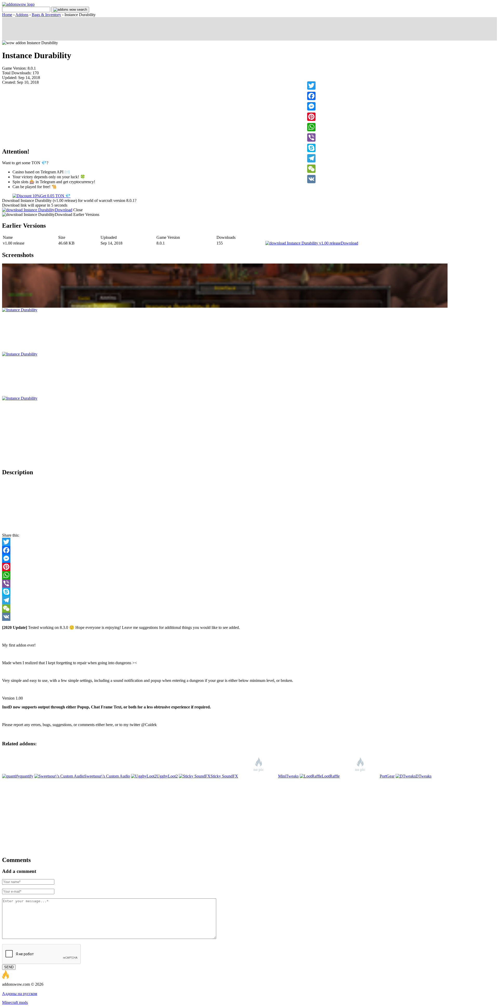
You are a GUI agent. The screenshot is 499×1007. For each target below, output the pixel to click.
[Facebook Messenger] (249, 558)
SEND (9, 967)
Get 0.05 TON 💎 (55, 196)
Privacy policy (34, 989)
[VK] (311, 179)
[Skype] (311, 148)
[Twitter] (311, 85)
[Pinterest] (311, 116)
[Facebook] (311, 96)
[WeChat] (311, 168)
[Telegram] (311, 158)
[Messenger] (311, 106)
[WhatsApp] (311, 127)
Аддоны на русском (19, 993)
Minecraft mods (15, 1002)
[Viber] (311, 137)
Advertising (11, 989)
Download (63, 210)
